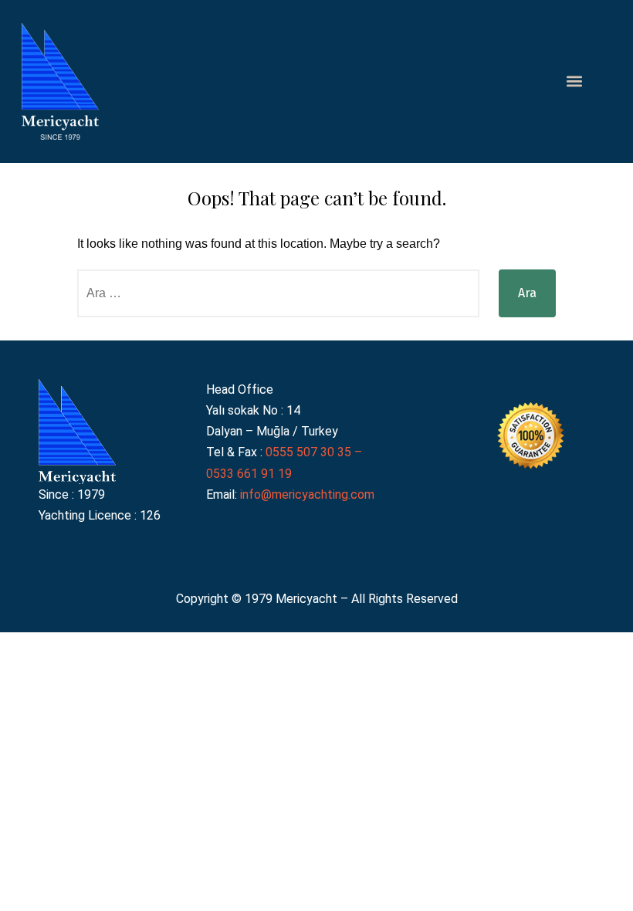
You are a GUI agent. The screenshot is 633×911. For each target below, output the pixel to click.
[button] (574, 81)
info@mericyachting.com (307, 494)
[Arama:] (278, 293)
